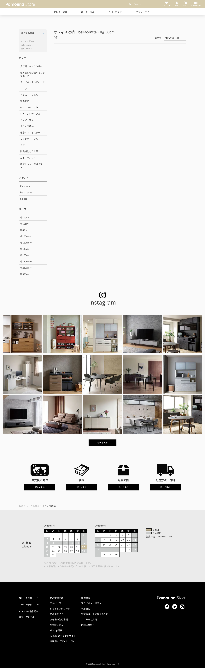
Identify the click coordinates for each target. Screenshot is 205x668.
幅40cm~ (24, 217)
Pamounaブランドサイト (63, 635)
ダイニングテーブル (30, 113)
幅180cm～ (26, 261)
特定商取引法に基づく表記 (94, 614)
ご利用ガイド (115, 12)
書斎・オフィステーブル (32, 132)
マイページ (55, 603)
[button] (22, 334)
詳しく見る (40, 487)
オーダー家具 (87, 12)
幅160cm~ (25, 255)
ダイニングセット (29, 107)
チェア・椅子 (27, 120)
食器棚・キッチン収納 (31, 66)
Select (23, 198)
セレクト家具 (60, 12)
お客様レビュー (58, 625)
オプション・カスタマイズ (32, 165)
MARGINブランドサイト (62, 641)
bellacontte (26, 45)
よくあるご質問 (89, 619)
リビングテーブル (29, 138)
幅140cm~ (25, 248)
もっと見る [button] (102, 442)
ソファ (23, 88)
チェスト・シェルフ (30, 94)
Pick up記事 (56, 630)
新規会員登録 (56, 597)
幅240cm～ (26, 267)
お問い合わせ (88, 625)
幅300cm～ (26, 274)
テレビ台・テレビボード (32, 82)
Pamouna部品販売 (28, 611)
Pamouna (25, 186)
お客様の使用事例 (59, 619)
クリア (42, 33)
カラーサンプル (28, 157)
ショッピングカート (60, 608)
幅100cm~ (25, 48)
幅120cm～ (26, 242)
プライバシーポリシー (92, 603)
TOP (21, 506)
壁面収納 (24, 101)
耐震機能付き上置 (29, 151)
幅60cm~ (24, 223)
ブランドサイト (143, 12)
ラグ (22, 145)
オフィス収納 (27, 41)
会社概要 (85, 597)
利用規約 (85, 608)
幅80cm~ (24, 230)
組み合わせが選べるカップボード (32, 74)
